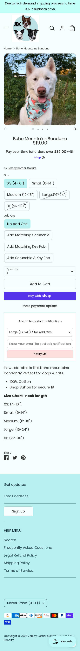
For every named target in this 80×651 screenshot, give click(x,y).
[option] (40, 89)
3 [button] (42, 129)
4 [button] (47, 129)
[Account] (62, 27)
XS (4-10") (15, 183)
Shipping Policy (17, 562)
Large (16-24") (54, 194)
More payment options (40, 306)
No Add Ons (17, 223)
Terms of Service (18, 570)
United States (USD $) (23, 603)
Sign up (18, 511)
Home (8, 48)
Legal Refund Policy (20, 555)
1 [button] (33, 129)
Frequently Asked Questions (28, 547)
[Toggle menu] (6, 28)
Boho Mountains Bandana (33, 48)
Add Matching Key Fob (26, 246)
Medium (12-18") (21, 194)
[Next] (74, 129)
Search (10, 540)
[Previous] (5, 129)
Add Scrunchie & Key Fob (28, 257)
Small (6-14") (43, 183)
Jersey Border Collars (22, 168)
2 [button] (38, 129)
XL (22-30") (17, 206)
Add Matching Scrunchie (28, 235)
